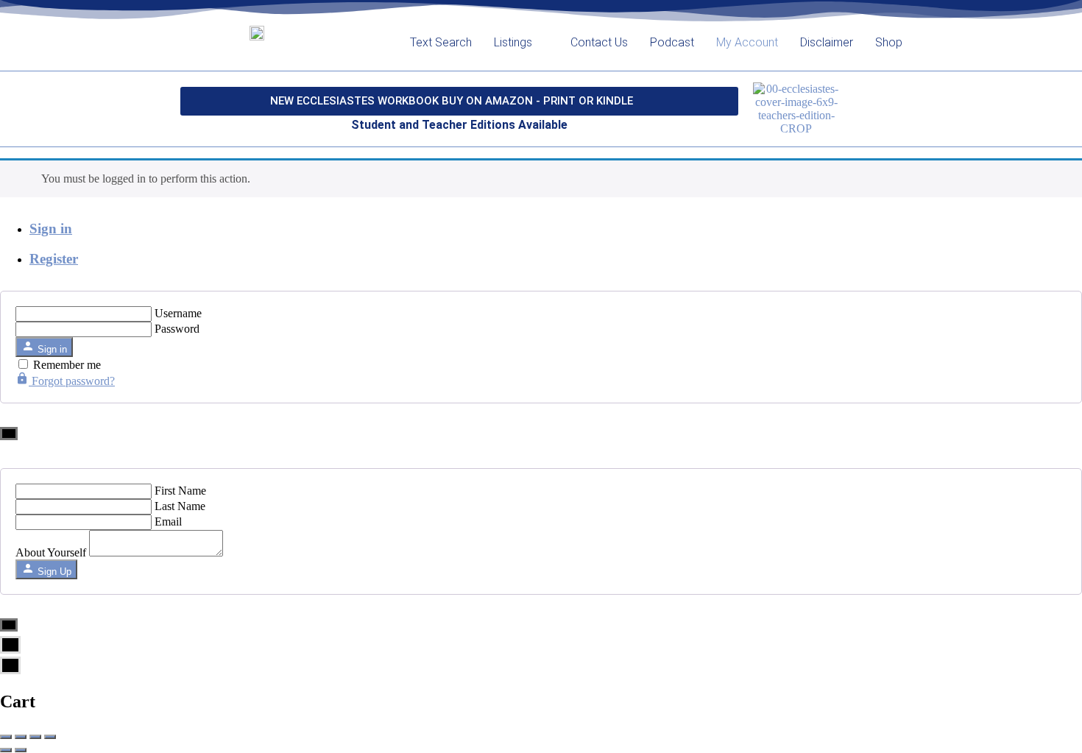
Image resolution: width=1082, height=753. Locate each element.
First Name (180, 490)
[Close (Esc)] (6, 737)
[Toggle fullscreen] (35, 737)
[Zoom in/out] (50, 737)
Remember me (67, 364)
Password (177, 328)
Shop (888, 42)
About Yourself (50, 552)
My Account (747, 42)
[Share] (20, 737)
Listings (513, 42)
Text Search (441, 42)
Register (53, 258)
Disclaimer (826, 42)
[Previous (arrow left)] (6, 750)
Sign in (50, 228)
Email (168, 521)
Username (178, 313)
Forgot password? (72, 381)
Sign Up (53, 571)
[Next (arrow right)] (20, 750)
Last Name (180, 506)
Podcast (672, 42)
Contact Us (599, 42)
